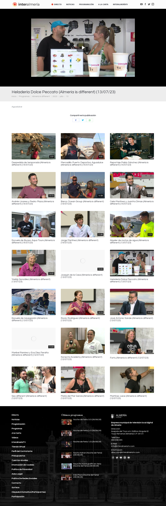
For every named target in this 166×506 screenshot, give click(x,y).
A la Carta (16, 433)
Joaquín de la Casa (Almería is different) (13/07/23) (81, 276)
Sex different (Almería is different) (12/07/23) (29, 397)
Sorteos (15, 487)
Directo (15, 415)
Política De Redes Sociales (24, 478)
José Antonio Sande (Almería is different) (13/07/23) (131, 319)
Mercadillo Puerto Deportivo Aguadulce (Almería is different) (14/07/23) (82, 163)
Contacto (16, 483)
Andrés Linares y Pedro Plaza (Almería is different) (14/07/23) (33, 202)
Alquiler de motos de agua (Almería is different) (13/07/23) (129, 241)
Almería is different (41, 96)
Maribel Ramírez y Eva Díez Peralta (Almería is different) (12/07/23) (30, 353)
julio (61, 96)
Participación (18, 497)
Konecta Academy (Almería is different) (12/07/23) (81, 358)
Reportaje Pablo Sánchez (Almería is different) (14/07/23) (129, 163)
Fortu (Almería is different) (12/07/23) (129, 358)
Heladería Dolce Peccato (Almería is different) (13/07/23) (129, 280)
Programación (18, 424)
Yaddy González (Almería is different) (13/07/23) (31, 280)
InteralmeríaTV (19, 442)
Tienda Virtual (18, 447)
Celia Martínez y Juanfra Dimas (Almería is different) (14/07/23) (132, 202)
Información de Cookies (23, 465)
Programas (24, 96)
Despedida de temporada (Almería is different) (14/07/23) (31, 163)
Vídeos (15, 438)
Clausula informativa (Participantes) (29, 492)
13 (67, 96)
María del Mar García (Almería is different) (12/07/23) (82, 397)
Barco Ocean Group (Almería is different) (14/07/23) (82, 202)
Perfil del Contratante (22, 451)
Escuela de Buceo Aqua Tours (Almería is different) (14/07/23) (33, 241)
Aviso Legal (17, 474)
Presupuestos (18, 456)
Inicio (14, 96)
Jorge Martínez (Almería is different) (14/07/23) (79, 241)
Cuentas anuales (20, 460)
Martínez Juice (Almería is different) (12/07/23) (128, 397)
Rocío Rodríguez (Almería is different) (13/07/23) (80, 319)
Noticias (16, 419)
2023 (55, 96)
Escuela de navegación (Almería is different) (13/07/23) (30, 319)
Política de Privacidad (22, 469)
